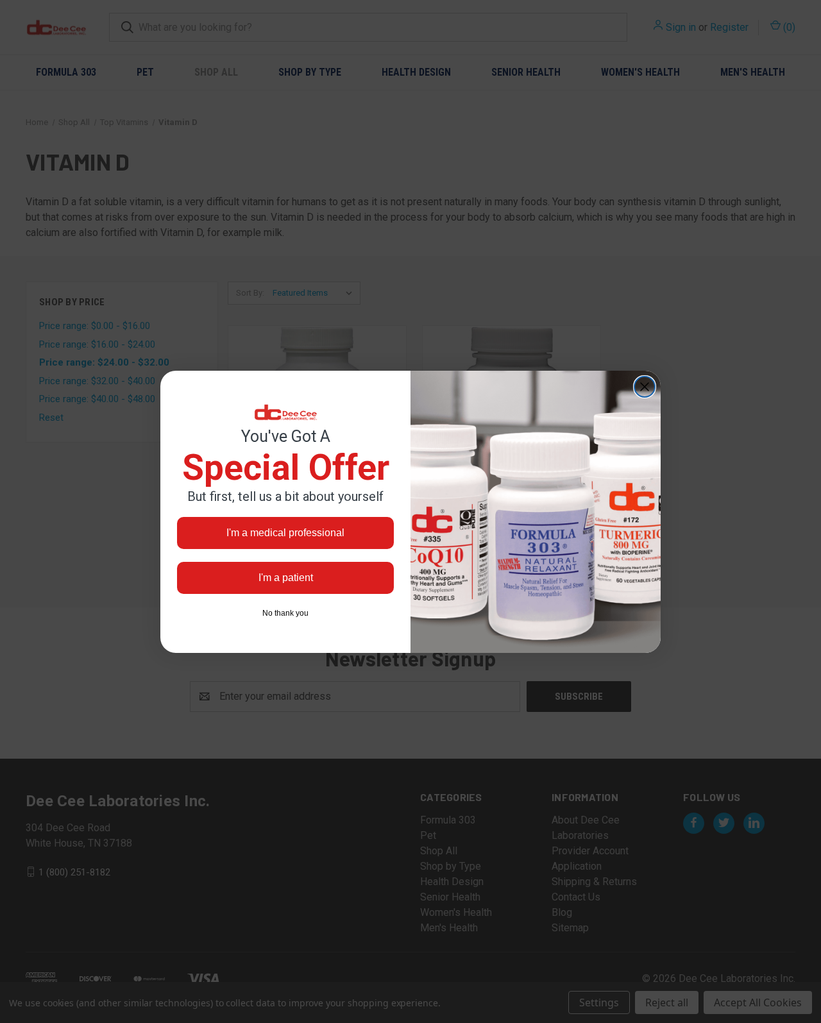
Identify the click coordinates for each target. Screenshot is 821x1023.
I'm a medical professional (285, 532)
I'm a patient (285, 577)
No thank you (285, 613)
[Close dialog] (644, 386)
